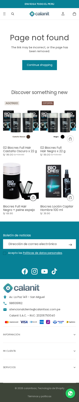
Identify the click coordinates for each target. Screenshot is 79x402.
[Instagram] (34, 271)
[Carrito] (74, 14)
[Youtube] (44, 271)
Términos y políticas (39, 396)
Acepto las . (35, 253)
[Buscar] (12, 14)
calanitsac (30, 388)
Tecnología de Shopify (51, 388)
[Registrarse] (70, 245)
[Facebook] (25, 271)
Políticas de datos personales (42, 253)
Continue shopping (39, 65)
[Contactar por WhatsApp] (70, 393)
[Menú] (4, 13)
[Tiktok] (54, 271)
